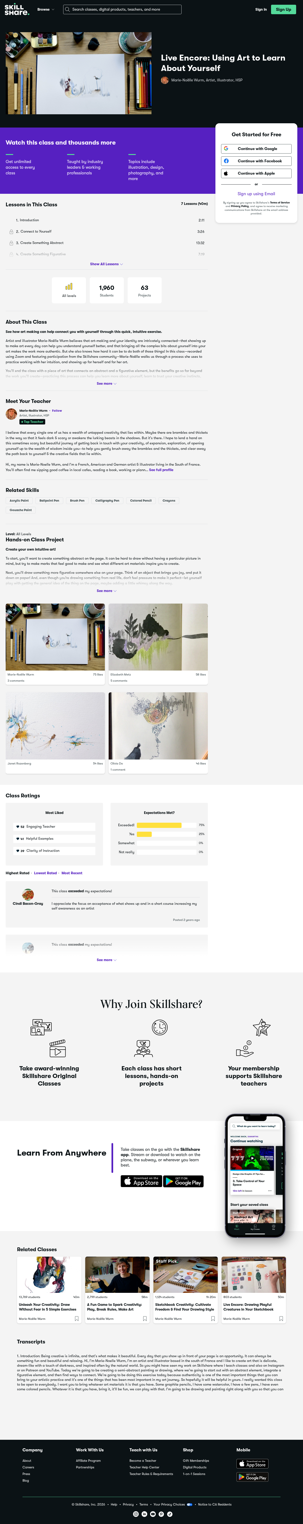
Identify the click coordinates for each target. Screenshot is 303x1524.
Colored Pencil (141, 500)
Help (114, 1504)
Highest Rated (17, 873)
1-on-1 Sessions (194, 1474)
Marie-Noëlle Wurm (40, 410)
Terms (143, 1504)
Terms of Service (280, 202)
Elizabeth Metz (121, 674)
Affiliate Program (88, 1460)
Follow (57, 410)
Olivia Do (117, 763)
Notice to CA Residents (215, 1504)
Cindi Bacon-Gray (28, 903)
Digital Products (194, 1467)
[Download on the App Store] (140, 1181)
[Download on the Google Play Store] (258, 1477)
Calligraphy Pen (107, 500)
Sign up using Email (256, 193)
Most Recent (71, 873)
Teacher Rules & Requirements (151, 1474)
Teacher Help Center (144, 1467)
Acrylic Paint (19, 500)
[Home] (17, 9)
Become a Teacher (142, 1460)
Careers (28, 1467)
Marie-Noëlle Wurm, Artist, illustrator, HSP (206, 80)
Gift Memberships (196, 1460)
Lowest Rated (45, 873)
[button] (53, 9)
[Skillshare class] (49, 1275)
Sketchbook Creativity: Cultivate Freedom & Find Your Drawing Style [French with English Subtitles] (184, 1309)
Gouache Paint (21, 510)
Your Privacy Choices (169, 1504)
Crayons (169, 500)
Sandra (28, 957)
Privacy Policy (240, 206)
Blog (25, 1480)
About (26, 1460)
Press (26, 1474)
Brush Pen (77, 500)
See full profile (161, 470)
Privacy (128, 1504)
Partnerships (85, 1467)
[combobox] (122, 9)
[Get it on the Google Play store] (184, 1181)
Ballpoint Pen (49, 500)
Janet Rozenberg (19, 763)
